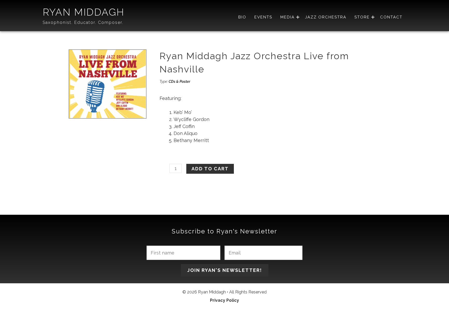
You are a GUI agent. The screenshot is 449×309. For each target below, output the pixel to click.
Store (362, 17)
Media (287, 17)
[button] (298, 17)
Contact (391, 17)
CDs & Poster (179, 81)
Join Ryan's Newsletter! (224, 270)
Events (263, 17)
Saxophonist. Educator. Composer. (83, 22)
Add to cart (210, 168)
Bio (242, 17)
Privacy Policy (224, 300)
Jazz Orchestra (325, 17)
